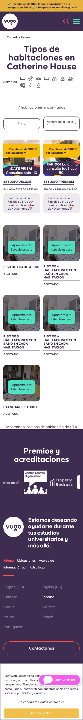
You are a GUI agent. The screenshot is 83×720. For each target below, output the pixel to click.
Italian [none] (8, 617)
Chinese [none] (10, 597)
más (74, 7)
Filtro (21, 123)
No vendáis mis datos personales (41, 702)
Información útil (14, 567)
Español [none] (48, 597)
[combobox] (61, 124)
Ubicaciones (26, 560)
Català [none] (9, 607)
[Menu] (76, 21)
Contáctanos (41, 648)
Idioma (8, 560)
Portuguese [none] (13, 627)
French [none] (47, 617)
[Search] (66, 21)
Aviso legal (37, 567)
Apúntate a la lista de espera (22, 247)
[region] (41, 691)
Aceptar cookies (41, 713)
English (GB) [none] (13, 587)
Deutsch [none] (49, 607)
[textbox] (62, 123)
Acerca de (46, 560)
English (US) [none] (52, 587)
